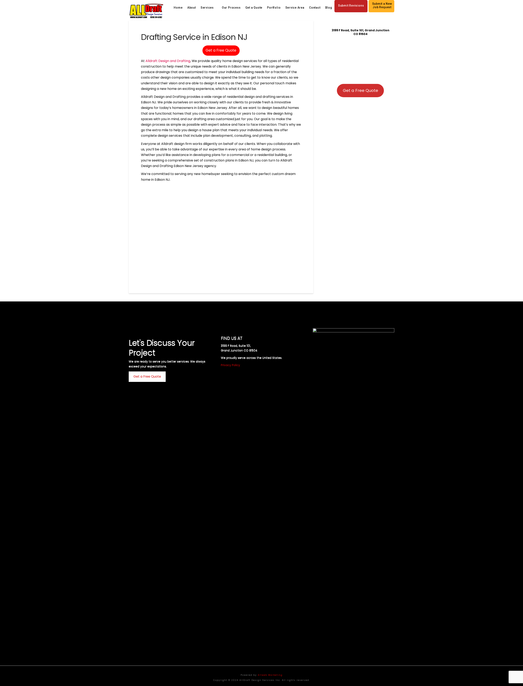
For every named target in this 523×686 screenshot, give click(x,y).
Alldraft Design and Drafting (167, 61)
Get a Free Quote (221, 50)
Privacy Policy (230, 365)
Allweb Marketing (270, 675)
